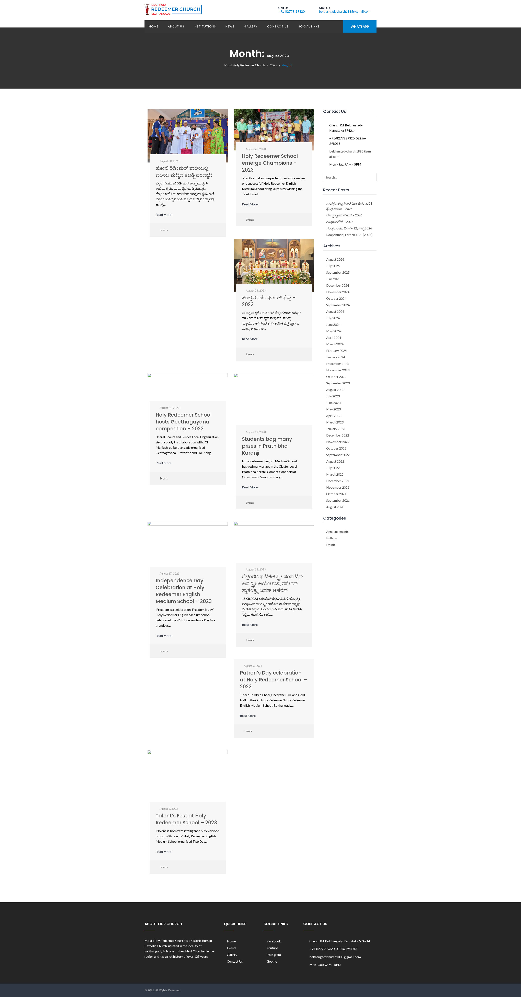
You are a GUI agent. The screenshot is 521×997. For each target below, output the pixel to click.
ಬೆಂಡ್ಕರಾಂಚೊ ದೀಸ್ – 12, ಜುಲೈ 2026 (349, 228)
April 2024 (333, 337)
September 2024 (338, 305)
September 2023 (338, 383)
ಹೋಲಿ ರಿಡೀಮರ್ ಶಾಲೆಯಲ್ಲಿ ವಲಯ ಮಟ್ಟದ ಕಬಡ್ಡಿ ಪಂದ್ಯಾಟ (184, 171)
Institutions (205, 26)
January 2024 (335, 357)
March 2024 (335, 344)
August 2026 (335, 259)
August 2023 (335, 390)
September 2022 (338, 455)
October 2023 (336, 376)
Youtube (272, 948)
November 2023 (337, 370)
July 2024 (333, 318)
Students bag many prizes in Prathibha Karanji (267, 446)
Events (164, 230)
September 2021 (338, 500)
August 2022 (335, 461)
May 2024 (333, 331)
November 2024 (337, 292)
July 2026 (333, 266)
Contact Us (278, 26)
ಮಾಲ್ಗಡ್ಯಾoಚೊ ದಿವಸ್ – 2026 (344, 215)
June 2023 (333, 403)
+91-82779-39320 (291, 11)
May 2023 (333, 409)
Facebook (274, 941)
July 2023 (333, 396)
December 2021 (337, 481)
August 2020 (335, 507)
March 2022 (335, 474)
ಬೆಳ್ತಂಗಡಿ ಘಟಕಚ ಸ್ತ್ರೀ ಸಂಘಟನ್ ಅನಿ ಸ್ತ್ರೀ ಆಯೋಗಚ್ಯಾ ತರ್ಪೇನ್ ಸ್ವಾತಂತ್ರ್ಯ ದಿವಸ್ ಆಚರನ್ (272, 583)
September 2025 (338, 272)
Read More (164, 214)
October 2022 (336, 448)
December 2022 (337, 435)
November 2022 (337, 442)
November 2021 (337, 487)
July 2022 (333, 468)
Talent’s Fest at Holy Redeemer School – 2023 (186, 819)
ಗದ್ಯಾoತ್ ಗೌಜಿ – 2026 (339, 222)
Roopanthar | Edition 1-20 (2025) (349, 235)
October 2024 (336, 298)
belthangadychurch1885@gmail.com (344, 11)
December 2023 (337, 363)
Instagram (274, 954)
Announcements (337, 531)
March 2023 (335, 422)
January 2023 (335, 429)
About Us (176, 26)
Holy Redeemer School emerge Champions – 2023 (270, 163)
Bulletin (331, 538)
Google (272, 961)
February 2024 (336, 350)
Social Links (309, 26)
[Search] (373, 177)
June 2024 (333, 324)
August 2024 (335, 311)
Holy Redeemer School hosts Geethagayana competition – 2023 (184, 421)
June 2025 (333, 279)
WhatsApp (360, 26)
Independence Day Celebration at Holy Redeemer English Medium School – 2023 (184, 591)
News (229, 26)
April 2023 (333, 416)
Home (153, 26)
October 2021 (336, 494)
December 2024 (337, 285)
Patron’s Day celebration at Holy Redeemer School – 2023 (273, 679)
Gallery (251, 26)
